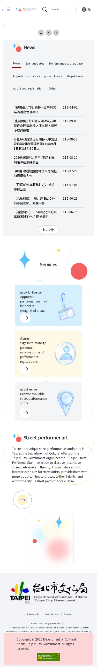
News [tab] (16, 63)
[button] (8, 9)
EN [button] (89, 9)
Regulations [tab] (75, 76)
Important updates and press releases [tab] (37, 76)
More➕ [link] (48, 229)
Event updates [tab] (34, 63)
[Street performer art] (22, 500)
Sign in (68, 613)
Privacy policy (34, 613)
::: (3, 9)
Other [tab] (52, 88)
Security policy (52, 613)
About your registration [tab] (28, 88)
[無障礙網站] (48, 657)
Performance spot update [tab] (66, 63)
